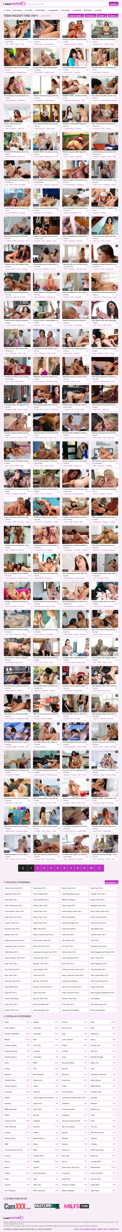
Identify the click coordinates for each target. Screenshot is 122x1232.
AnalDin (96, 126)
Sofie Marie (22, 100)
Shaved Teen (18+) (69, 998)
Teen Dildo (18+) (11, 900)
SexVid (37, 42)
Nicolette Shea (11, 156)
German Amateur (74, 1109)
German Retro (45, 1156)
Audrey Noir (51, 128)
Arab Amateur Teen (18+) (72, 911)
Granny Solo (103, 1045)
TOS (81, 1229)
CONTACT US (113, 1229)
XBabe (37, 210)
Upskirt (45, 1167)
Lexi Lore (97, 100)
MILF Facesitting (68, 917)
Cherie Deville (40, 634)
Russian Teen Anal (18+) (42, 987)
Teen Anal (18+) (68, 935)
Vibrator (45, 1127)
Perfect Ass (103, 1109)
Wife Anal (45, 1185)
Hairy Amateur (74, 1092)
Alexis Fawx (68, 634)
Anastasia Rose (79, 494)
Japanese (79, 156)
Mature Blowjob (74, 1191)
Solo (45, 1039)
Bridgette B (97, 522)
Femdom (17, 1103)
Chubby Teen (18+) (98, 894)
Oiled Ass (74, 1150)
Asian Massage (45, 1173)
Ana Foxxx (97, 409)
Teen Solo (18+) (39, 975)
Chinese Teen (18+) (98, 935)
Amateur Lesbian (74, 1185)
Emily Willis (39, 72)
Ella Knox (9, 297)
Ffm (7, 44)
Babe (45, 1150)
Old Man (103, 1098)
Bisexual (74, 1074)
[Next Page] (99, 868)
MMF (17, 1144)
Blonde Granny (45, 1138)
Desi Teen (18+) (68, 964)
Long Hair (77, 72)
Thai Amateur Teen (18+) (14, 911)
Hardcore (42, 353)
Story (21, 437)
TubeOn (66, 210)
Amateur (45, 1051)
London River (81, 831)
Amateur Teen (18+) (41, 958)
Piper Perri (21, 156)
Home (7, 10)
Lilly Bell (77, 353)
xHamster (97, 154)
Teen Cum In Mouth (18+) (72, 987)
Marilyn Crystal (40, 719)
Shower (17, 1156)
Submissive (45, 1080)
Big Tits (21, 128)
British (45, 1144)
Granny (74, 1022)
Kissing (80, 44)
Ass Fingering (17, 1191)
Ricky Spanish (10, 72)
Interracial (110, 269)
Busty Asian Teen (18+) (100, 911)
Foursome (74, 1173)
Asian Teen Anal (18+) (13, 917)
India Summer (49, 72)
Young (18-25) (17, 1121)
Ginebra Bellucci (40, 747)
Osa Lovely (68, 353)
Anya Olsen (97, 72)
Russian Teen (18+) (40, 964)
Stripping (74, 1115)
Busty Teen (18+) (97, 958)
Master (74, 1132)
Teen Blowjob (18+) (98, 969)
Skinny (108, 128)
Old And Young (82, 269)
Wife (103, 1028)
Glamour (13, 128)
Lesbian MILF (103, 1161)
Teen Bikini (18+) (97, 929)
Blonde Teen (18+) (12, 935)
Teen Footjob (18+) (40, 969)
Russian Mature (74, 1063)
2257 (105, 1229)
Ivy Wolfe (50, 634)
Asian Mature (17, 1028)
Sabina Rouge (23, 578)
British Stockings (103, 1150)
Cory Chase (39, 156)
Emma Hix (38, 44)
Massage (49, 578)
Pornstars (66, 10)
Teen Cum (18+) (39, 993)
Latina (23, 297)
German (74, 1069)
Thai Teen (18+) (68, 1004)
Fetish (106, 44)
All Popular (18, 10)
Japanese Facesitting (70, 1010)
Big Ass (96, 494)
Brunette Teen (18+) (12, 929)
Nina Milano (106, 100)
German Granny (17, 1057)
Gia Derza (81, 606)
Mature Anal (74, 1028)
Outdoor (49, 494)
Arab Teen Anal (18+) (99, 917)
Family (47, 185)
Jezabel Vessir (40, 859)
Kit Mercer (38, 522)
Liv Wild (77, 550)
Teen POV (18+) (11, 993)
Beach (17, 1167)
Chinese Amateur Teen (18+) (73, 969)
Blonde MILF (103, 1167)
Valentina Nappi (11, 747)
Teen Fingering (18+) (99, 964)
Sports (74, 1161)
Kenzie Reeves (11, 100)
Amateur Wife (103, 1092)
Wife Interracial (45, 1191)
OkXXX (66, 42)
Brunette (22, 185)
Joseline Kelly (69, 128)
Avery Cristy (50, 606)
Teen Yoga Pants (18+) (100, 975)
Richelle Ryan (39, 606)
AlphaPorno (39, 182)
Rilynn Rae (67, 494)
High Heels (103, 1191)
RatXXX (8, 238)
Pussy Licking (111, 775)
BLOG (76, 1229)
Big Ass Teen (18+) (40, 981)
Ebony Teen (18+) (40, 917)
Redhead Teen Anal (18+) (14, 940)
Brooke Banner (40, 381)
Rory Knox (19, 662)
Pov (103, 241)
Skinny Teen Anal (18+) (14, 888)
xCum (37, 351)
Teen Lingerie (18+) (40, 894)
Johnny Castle (82, 747)
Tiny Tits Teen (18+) (12, 969)
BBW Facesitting (68, 900)
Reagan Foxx (98, 44)
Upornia (38, 70)
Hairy (51, 437)
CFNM (17, 1098)
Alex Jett (96, 241)
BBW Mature (103, 1086)
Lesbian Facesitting (69, 981)
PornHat (9, 126)
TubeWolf (9, 182)
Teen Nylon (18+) (68, 940)
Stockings (110, 803)
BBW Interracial (17, 1109)
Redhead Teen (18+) (99, 946)
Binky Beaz (48, 522)
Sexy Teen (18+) (11, 975)
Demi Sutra (109, 634)
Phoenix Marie (98, 634)
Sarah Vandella (11, 606)
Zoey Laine (68, 72)
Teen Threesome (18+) (13, 905)
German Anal (103, 1179)
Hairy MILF (74, 1179)
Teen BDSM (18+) (11, 987)
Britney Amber (40, 775)
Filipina (17, 1115)
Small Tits (54, 185)
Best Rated (41, 10)
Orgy (45, 1179)
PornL (37, 323)
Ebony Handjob (103, 1173)
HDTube (37, 267)
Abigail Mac (39, 100)
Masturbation (22, 72)
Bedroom (72, 241)
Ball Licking (97, 437)
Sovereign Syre (11, 578)
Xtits (95, 70)
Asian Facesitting (69, 929)
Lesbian (78, 128)
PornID (8, 323)
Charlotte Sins (40, 550)
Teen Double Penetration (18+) (102, 993)
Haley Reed (49, 156)
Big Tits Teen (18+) (40, 998)
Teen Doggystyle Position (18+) (103, 952)
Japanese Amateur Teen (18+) (45, 952)
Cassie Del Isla (11, 325)
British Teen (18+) (69, 888)
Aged (17, 1022)
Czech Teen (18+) (40, 911)
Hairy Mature (103, 1080)
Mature (100, 353)
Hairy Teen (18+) (11, 964)
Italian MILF (103, 1185)
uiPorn (66, 435)
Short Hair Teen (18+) (41, 946)
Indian (45, 1086)
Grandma (74, 1103)
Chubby (103, 1144)
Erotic (37, 494)
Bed (55, 241)
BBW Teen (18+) (39, 929)
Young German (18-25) (17, 1150)
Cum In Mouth (47, 213)
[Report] (29, 42)
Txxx (65, 98)
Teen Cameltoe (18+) (41, 1004)
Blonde (114, 100)
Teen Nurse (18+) (11, 952)
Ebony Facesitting (98, 1010)
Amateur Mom (17, 1080)
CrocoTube (39, 238)
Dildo (112, 44)
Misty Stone (10, 831)
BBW (45, 1063)
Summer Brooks (69, 831)
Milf (12, 44)
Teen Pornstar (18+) (98, 923)
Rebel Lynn (21, 325)
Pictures (88, 10)
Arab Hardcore (17, 1127)
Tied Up (103, 1127)
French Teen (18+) (12, 1010)
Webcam (45, 1092)
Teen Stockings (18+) (70, 923)
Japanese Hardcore (103, 1074)
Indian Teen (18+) (40, 923)
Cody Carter (98, 606)
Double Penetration (17, 1034)
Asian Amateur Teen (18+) (15, 958)
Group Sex (76, 100)
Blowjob (107, 185)
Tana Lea (106, 409)
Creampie (23, 634)
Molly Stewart (50, 100)
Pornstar (21, 241)
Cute (71, 156)
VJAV (36, 435)
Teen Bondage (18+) (41, 1010)
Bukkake (17, 1074)
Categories (53, 10)
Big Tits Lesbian (74, 1127)
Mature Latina (17, 1138)
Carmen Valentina (12, 213)
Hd (103, 128)
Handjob (45, 1161)
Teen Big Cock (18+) (12, 981)
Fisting (17, 1069)
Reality (74, 1045)
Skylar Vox (78, 466)
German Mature (17, 1086)
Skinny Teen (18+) (69, 952)
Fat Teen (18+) (67, 946)
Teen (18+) (95, 940)
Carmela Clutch (69, 662)
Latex (74, 1057)
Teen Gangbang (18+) (70, 958)
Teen (22, 44)
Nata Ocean (80, 578)
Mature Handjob (103, 1057)
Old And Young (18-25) (74, 1121)
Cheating (17, 1092)
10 (91, 868)
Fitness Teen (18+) (40, 905)
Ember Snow (106, 297)
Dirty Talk (74, 1156)
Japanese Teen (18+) (13, 894)
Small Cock (45, 1103)
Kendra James (69, 437)
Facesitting (95, 998)
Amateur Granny (17, 1051)
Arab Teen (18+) (39, 888)
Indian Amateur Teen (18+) (43, 935)
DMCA (100, 1229)
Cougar (22, 213)
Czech (74, 1086)
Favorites (77, 10)
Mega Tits (103, 1063)
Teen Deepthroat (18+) (71, 894)
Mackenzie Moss (70, 44)
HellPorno (9, 42)
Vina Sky (21, 606)
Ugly (74, 1034)
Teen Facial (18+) (68, 905)
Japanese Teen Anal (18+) (15, 946)
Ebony (103, 1039)
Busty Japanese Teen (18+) (73, 975)
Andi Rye (81, 185)
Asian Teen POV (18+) (70, 993)
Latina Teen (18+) (97, 987)
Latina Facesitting (11, 998)
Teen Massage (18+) (99, 1004)
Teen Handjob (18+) (41, 900)
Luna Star (97, 128)
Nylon (17, 1179)
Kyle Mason (68, 466)
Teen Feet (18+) (97, 888)
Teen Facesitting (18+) (99, 981)
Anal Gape (45, 1057)
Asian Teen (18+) (11, 1004)
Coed (103, 1115)
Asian (66, 156)
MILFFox (96, 548)
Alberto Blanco (69, 578)
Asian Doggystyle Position (45, 1098)
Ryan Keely (10, 662)
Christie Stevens (69, 185)
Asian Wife (45, 1109)
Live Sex (98, 10)
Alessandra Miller (23, 719)
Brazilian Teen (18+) (98, 905)
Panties (17, 1132)
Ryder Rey (107, 831)
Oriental (103, 1138)
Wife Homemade (103, 1132)
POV (45, 1069)
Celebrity (45, 1121)
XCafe (66, 154)
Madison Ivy (68, 719)
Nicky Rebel (81, 662)
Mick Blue (9, 803)
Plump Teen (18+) (97, 900)
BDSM (45, 1132)
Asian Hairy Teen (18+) (42, 940)
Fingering (67, 100)
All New (29, 10)
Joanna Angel (48, 44)
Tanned (17, 1185)
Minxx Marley (108, 606)
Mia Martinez (10, 719)
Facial (114, 185)
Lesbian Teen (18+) (12, 923)
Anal (11, 634)
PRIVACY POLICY (90, 1229)
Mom (17, 44)
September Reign (22, 831)
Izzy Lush (38, 269)
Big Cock (106, 72)
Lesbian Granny (17, 1045)
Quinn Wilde (39, 578)
